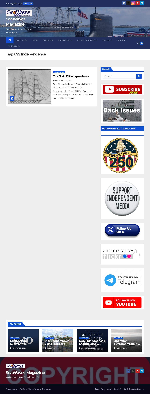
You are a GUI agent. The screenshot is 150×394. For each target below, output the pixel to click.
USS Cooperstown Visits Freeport (57, 342)
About (35, 40)
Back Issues (14, 46)
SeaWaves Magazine (25, 372)
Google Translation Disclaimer (134, 389)
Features (106, 40)
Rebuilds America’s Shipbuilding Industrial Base (92, 343)
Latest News (21, 40)
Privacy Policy (100, 389)
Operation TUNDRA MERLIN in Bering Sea (125, 343)
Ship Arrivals (64, 40)
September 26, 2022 (63, 81)
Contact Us (117, 389)
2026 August (15, 337)
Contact (121, 40)
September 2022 (59, 72)
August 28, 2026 (19, 348)
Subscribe (48, 40)
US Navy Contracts (86, 40)
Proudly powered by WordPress (17, 389)
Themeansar (46, 389)
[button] (138, 43)
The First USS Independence (71, 76)
